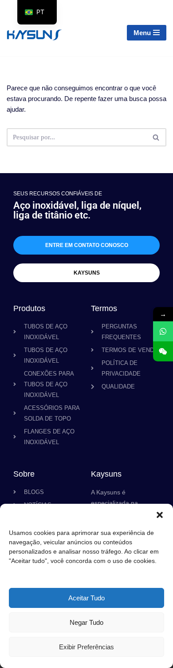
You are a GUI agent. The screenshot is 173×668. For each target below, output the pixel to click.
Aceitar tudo (86, 598)
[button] (159, 514)
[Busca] (156, 137)
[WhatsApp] (163, 331)
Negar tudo (86, 622)
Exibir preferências (86, 647)
